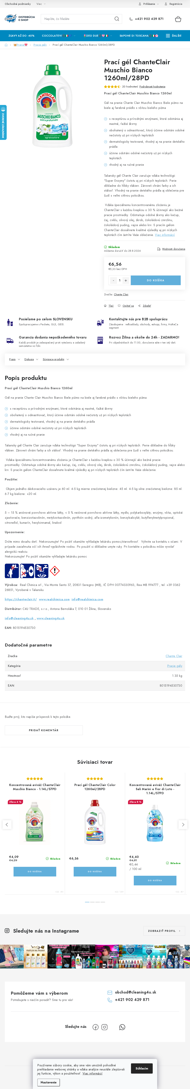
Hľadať (117, 19)
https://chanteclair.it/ (21, 599)
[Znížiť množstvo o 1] (113, 280)
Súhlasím (142, 1068)
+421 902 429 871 (149, 19)
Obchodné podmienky (18, 4)
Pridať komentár (44, 730)
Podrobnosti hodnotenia (152, 86)
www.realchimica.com (54, 599)
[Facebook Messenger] (113, 1027)
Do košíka (156, 280)
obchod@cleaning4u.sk (135, 992)
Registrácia (176, 4)
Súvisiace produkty (53, 359)
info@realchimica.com (87, 599)
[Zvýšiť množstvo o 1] (125, 280)
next (182, 824)
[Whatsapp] (122, 1027)
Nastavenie (49, 1082)
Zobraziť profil (162, 931)
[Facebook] (96, 1027)
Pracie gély (174, 666)
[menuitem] (21, 35)
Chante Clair (121, 294)
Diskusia (29, 359)
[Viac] (173, 35)
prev (7, 824)
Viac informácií (93, 1073)
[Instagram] (104, 1027)
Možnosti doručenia (173, 249)
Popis (12, 359)
